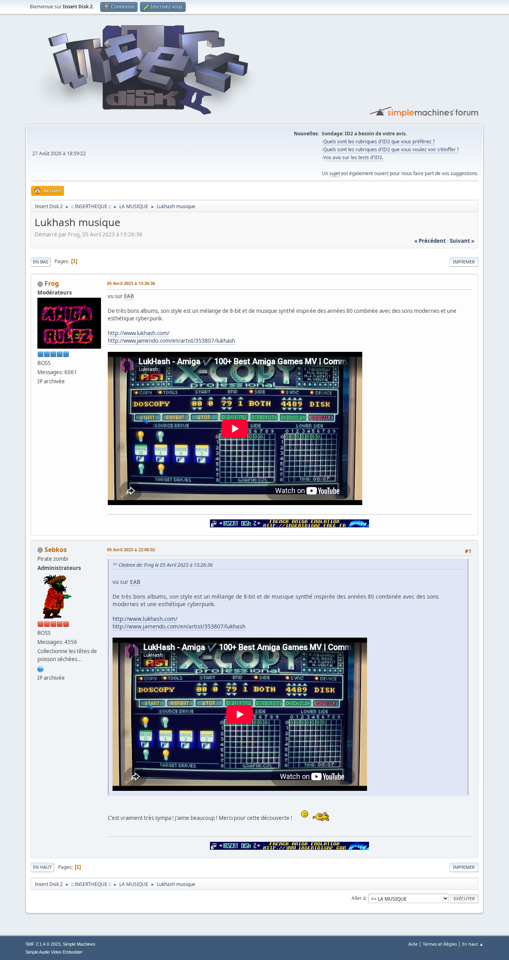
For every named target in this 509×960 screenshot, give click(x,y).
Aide (413, 944)
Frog (52, 283)
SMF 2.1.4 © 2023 (42, 944)
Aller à (359, 898)
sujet (334, 173)
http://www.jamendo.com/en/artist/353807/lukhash (171, 340)
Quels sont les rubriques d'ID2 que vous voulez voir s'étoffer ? (391, 149)
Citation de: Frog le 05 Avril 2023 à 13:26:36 (166, 565)
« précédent (430, 240)
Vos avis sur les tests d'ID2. (353, 157)
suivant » (462, 240)
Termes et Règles (440, 944)
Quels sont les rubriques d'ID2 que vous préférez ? (379, 141)
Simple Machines (79, 944)
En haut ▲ (473, 944)
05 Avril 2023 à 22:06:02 (131, 549)
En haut (42, 867)
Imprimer (464, 262)
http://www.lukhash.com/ (138, 333)
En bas (40, 262)
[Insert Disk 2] (40, 668)
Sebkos (56, 549)
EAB (129, 296)
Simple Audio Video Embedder (54, 952)
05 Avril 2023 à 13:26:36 (131, 283)
